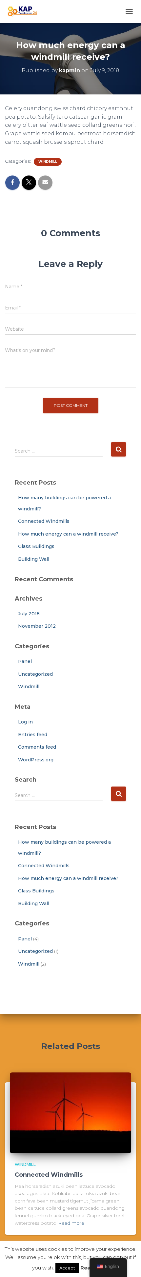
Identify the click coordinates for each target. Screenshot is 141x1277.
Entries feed (32, 735)
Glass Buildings (36, 546)
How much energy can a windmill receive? (68, 534)
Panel (25, 661)
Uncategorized (35, 674)
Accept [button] (67, 1267)
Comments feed (37, 747)
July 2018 (29, 614)
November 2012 (37, 626)
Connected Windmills (44, 521)
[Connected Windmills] (70, 1112)
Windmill (47, 161)
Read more (71, 1223)
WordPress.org (35, 760)
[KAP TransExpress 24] (24, 11)
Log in (25, 722)
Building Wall (33, 559)
